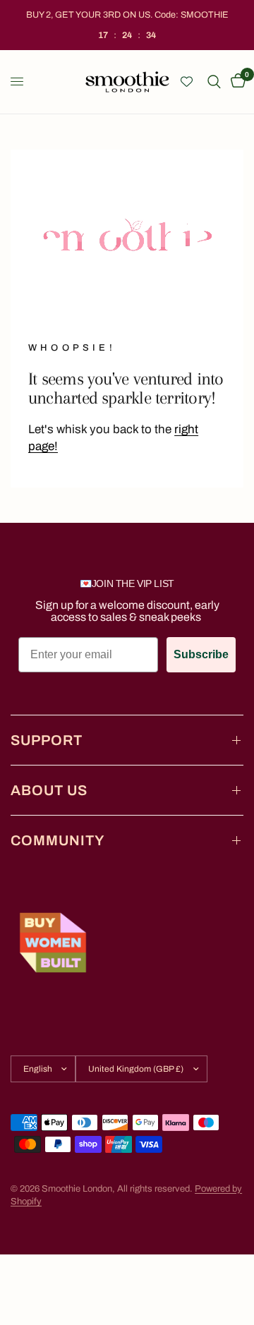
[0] (236, 82)
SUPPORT (47, 740)
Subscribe (201, 654)
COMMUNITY (58, 840)
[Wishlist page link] (187, 81)
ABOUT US (49, 790)
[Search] (214, 82)
